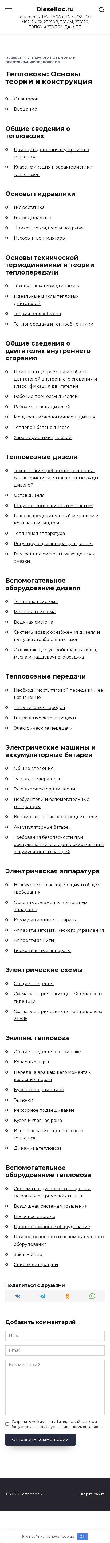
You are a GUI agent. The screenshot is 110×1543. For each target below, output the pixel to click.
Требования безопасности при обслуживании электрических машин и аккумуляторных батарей (59, 844)
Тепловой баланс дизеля (42, 427)
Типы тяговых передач (39, 707)
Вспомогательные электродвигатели (56, 816)
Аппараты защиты (34, 940)
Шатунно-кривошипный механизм (53, 505)
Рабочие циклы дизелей (42, 406)
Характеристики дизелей (43, 437)
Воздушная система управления (51, 1206)
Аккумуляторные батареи (43, 827)
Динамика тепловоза (38, 1148)
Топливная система (36, 601)
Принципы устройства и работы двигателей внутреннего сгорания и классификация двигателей (55, 379)
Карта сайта (93, 1494)
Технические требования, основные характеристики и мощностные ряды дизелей (56, 478)
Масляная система (35, 611)
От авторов (26, 98)
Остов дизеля (29, 495)
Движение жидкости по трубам (50, 227)
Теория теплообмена (37, 313)
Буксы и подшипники (39, 1089)
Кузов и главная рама (38, 1120)
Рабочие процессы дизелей (46, 396)
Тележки (23, 1100)
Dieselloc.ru (55, 9)
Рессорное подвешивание (44, 1110)
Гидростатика (29, 207)
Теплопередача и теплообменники (53, 324)
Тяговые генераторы (37, 778)
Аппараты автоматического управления (59, 930)
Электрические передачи (43, 728)
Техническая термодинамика (47, 285)
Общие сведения (34, 768)
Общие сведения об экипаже (47, 1051)
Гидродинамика (32, 217)
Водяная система (33, 622)
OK (82, 1536)
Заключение (28, 1254)
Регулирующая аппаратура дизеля (53, 543)
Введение (25, 109)
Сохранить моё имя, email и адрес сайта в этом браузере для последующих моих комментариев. (56, 1424)
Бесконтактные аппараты (42, 950)
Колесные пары (31, 1061)
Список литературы (36, 1264)
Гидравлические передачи (45, 717)
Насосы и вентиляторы (40, 238)
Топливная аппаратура (39, 533)
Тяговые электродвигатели (44, 789)
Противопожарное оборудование (52, 1226)
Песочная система (34, 1216)
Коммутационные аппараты (45, 919)
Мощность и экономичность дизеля (54, 417)
